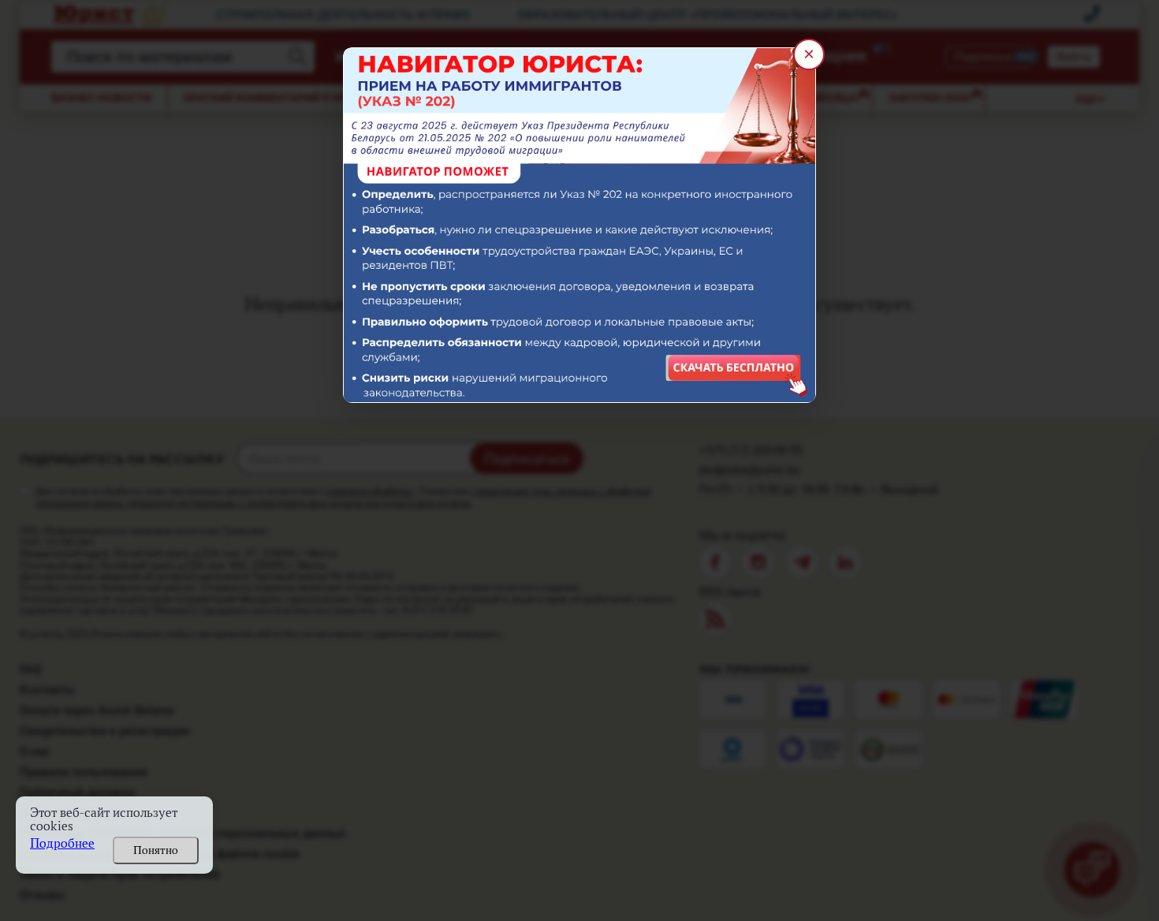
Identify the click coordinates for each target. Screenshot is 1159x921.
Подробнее (62, 843)
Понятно (155, 850)
